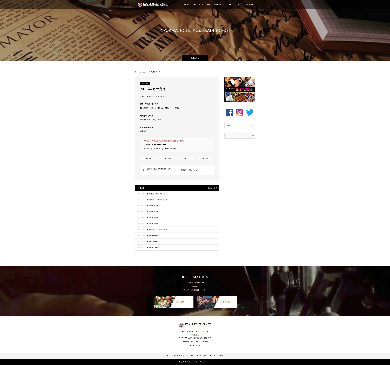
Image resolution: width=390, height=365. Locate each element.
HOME (186, 4)
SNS (208, 4)
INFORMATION (219, 4)
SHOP (230, 4)
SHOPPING (249, 4)
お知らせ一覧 (211, 188)
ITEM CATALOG (198, 4)
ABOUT (239, 4)
